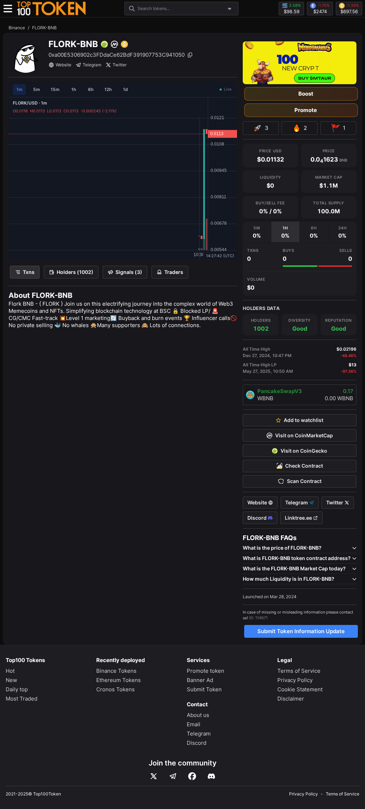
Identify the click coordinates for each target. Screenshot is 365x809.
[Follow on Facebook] (192, 776)
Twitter (120, 64)
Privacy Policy (295, 680)
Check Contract (304, 466)
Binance (17, 27)
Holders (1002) (75, 272)
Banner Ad (200, 680)
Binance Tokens (116, 670)
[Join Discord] (211, 776)
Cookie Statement (300, 689)
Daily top (17, 689)
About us (198, 715)
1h (73, 89)
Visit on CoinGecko (304, 451)
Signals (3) (128, 272)
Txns (29, 272)
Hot (10, 670)
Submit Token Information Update (301, 631)
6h (90, 89)
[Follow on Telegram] (173, 776)
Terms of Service (298, 670)
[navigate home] (51, 8)
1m (19, 89)
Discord (257, 518)
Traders (173, 272)
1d (125, 89)
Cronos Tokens (115, 689)
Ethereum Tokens (118, 680)
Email (193, 724)
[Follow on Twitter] (153, 776)
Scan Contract (304, 481)
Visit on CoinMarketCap (304, 435)
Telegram (92, 64)
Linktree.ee (299, 518)
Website (63, 64)
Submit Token (204, 689)
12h (108, 89)
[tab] (257, 232)
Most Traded (21, 698)
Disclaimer (290, 698)
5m (36, 89)
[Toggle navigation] (7, 8)
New (11, 680)
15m (55, 89)
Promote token (205, 670)
